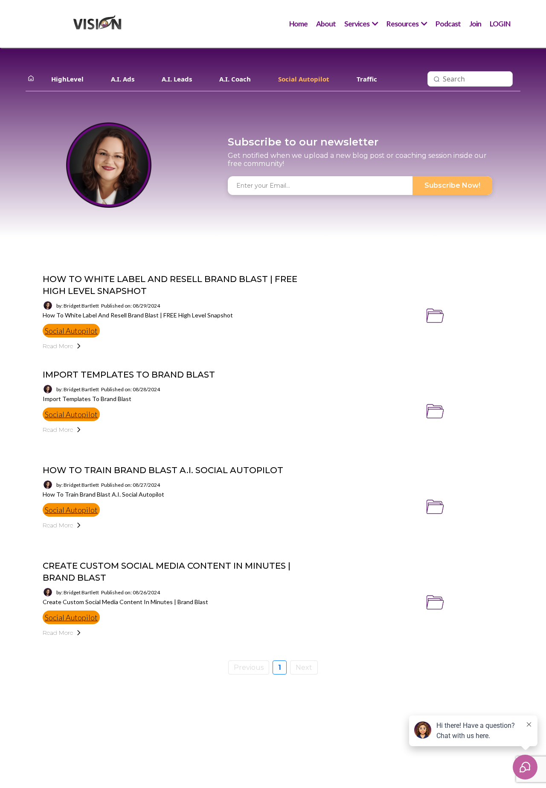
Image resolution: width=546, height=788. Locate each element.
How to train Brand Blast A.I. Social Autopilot (163, 470)
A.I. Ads (122, 79)
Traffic (367, 79)
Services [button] (357, 23)
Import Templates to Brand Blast (129, 374)
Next (304, 667)
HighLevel (67, 79)
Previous (249, 667)
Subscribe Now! (452, 185)
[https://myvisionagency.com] (97, 24)
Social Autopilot (303, 79)
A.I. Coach (235, 79)
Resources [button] (402, 23)
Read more (58, 346)
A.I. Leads (177, 79)
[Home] (31, 79)
